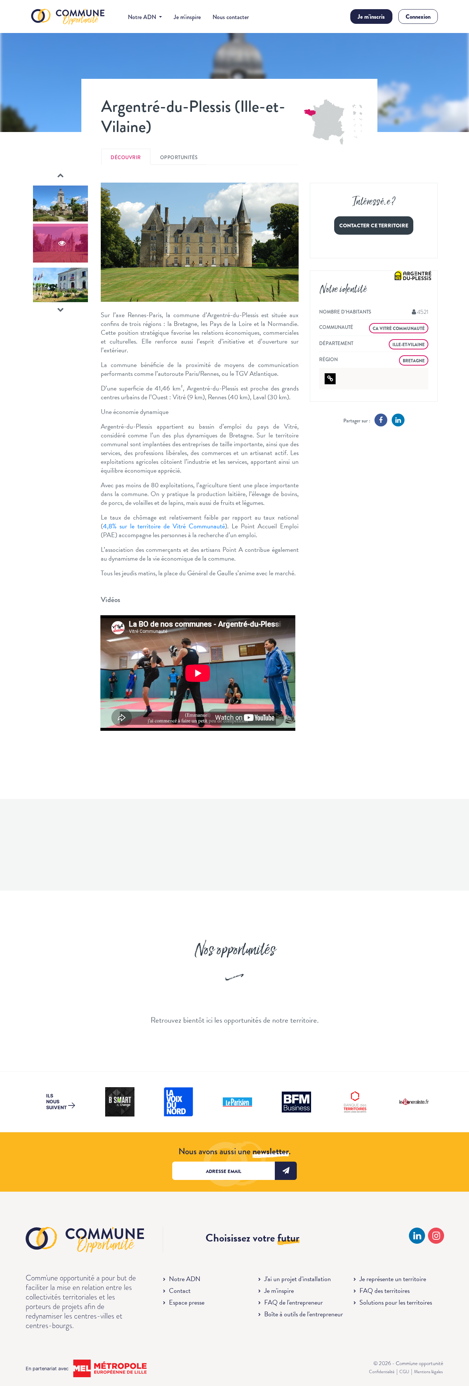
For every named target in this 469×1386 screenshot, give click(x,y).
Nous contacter (231, 17)
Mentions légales (428, 1371)
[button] (60, 175)
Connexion (418, 16)
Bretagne (414, 361)
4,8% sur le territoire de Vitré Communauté (164, 526)
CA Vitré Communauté (399, 328)
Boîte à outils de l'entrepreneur (303, 1314)
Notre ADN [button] (143, 17)
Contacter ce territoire (373, 226)
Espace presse (186, 1302)
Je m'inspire (187, 17)
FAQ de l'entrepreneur (293, 1302)
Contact (180, 1290)
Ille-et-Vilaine (408, 344)
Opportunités (179, 157)
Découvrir (126, 157)
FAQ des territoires (384, 1290)
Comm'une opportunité (67, 17)
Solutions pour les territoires (395, 1302)
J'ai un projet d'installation (297, 1279)
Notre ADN (184, 1279)
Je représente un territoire (392, 1279)
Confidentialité (382, 1371)
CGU (404, 1371)
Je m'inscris (371, 16)
